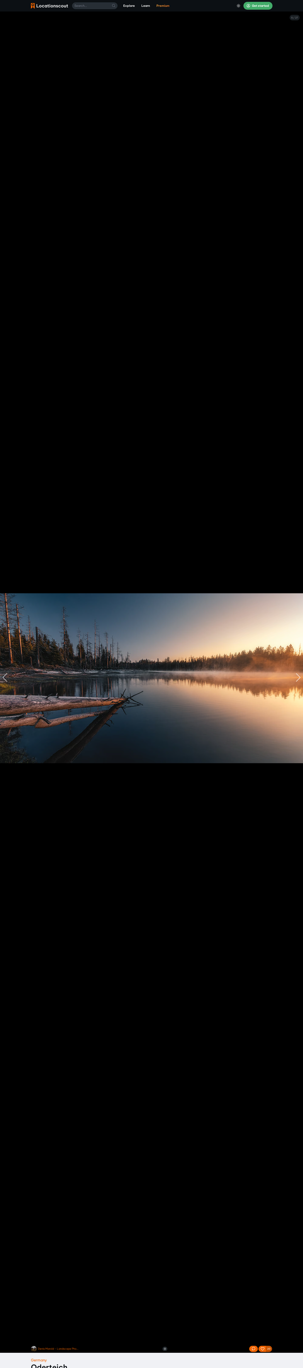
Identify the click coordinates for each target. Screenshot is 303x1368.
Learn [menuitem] (145, 6)
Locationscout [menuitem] (49, 5)
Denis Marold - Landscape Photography (58, 1348)
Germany (39, 1360)
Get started (260, 6)
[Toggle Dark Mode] (238, 6)
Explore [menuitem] (129, 6)
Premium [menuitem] (162, 6)
